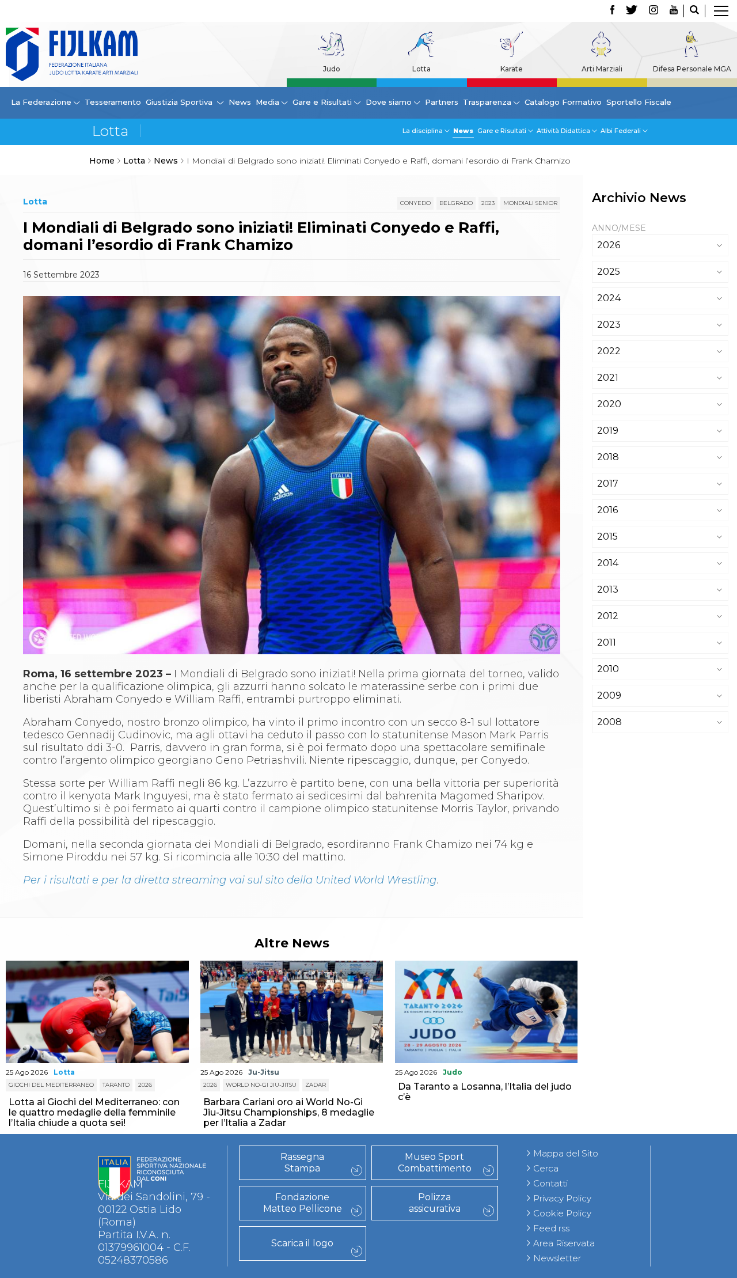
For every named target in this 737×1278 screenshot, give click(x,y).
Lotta (421, 69)
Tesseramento (113, 102)
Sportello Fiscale (638, 102)
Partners (441, 102)
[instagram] (653, 11)
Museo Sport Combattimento (435, 1162)
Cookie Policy (562, 1213)
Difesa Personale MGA (692, 69)
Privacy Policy (562, 1198)
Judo (331, 69)
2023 (488, 203)
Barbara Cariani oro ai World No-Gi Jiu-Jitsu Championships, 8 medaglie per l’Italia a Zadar (288, 1112)
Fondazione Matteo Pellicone (302, 1203)
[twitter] (631, 11)
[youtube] (673, 11)
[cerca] (694, 11)
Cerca (546, 1168)
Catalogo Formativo (563, 102)
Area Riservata (564, 1243)
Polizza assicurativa (435, 1203)
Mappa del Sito (565, 1153)
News (240, 102)
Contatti (550, 1183)
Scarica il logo (302, 1243)
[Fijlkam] (72, 54)
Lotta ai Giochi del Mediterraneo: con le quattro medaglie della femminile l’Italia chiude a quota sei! (94, 1112)
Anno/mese (619, 228)
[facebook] (612, 11)
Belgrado (456, 203)
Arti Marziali (602, 69)
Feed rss (551, 1228)
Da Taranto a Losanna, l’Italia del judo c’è (485, 1091)
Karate (511, 69)
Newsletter (557, 1258)
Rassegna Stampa (302, 1162)
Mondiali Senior (530, 203)
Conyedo (415, 203)
